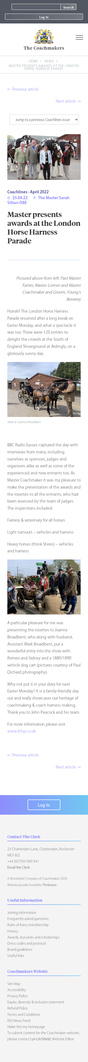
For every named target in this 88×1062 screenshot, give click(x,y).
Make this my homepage (26, 1027)
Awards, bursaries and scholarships (33, 937)
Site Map (14, 983)
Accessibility (16, 990)
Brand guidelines (19, 949)
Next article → (68, 101)
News (49, 61)
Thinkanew (50, 884)
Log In (44, 17)
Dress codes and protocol (26, 943)
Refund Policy (17, 1008)
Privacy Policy (17, 996)
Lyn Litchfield (40, 1039)
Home (33, 61)
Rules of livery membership (28, 925)
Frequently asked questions (28, 918)
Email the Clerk (18, 867)
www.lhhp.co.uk (21, 731)
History (12, 931)
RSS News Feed (18, 1020)
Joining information (21, 912)
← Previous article (23, 89)
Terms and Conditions (23, 1014)
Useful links (15, 955)
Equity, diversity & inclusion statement (35, 1002)
